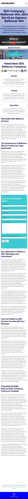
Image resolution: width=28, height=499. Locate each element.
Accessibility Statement (20, 487)
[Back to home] (8, 3)
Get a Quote (14, 54)
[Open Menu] (26, 3)
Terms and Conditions (7, 487)
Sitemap (14, 488)
